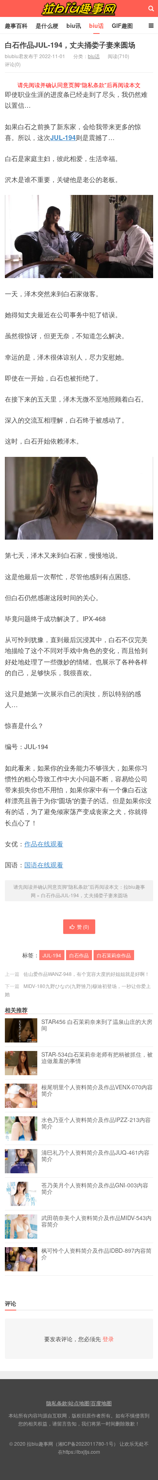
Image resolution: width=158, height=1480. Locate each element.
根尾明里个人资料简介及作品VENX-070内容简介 (97, 1090)
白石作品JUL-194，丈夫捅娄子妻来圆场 (70, 45)
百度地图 (101, 1403)
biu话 (96, 25)
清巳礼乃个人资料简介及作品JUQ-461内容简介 (95, 1156)
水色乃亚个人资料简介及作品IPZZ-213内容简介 (96, 1123)
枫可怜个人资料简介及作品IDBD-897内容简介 (96, 1254)
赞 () (83, 926)
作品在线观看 (43, 843)
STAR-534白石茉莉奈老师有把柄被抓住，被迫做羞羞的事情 (97, 1058)
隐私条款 (56, 1403)
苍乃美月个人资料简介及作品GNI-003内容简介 (94, 1188)
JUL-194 (63, 137)
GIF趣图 (122, 25)
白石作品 (79, 955)
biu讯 (73, 25)
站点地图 (79, 1403)
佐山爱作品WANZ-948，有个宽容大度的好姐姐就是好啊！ (86, 973)
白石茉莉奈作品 (114, 955)
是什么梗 (47, 25)
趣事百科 (16, 25)
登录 (108, 1339)
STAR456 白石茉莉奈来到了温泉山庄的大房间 (96, 1025)
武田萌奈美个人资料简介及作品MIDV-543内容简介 (96, 1221)
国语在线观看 (43, 864)
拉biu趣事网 (79, 8)
